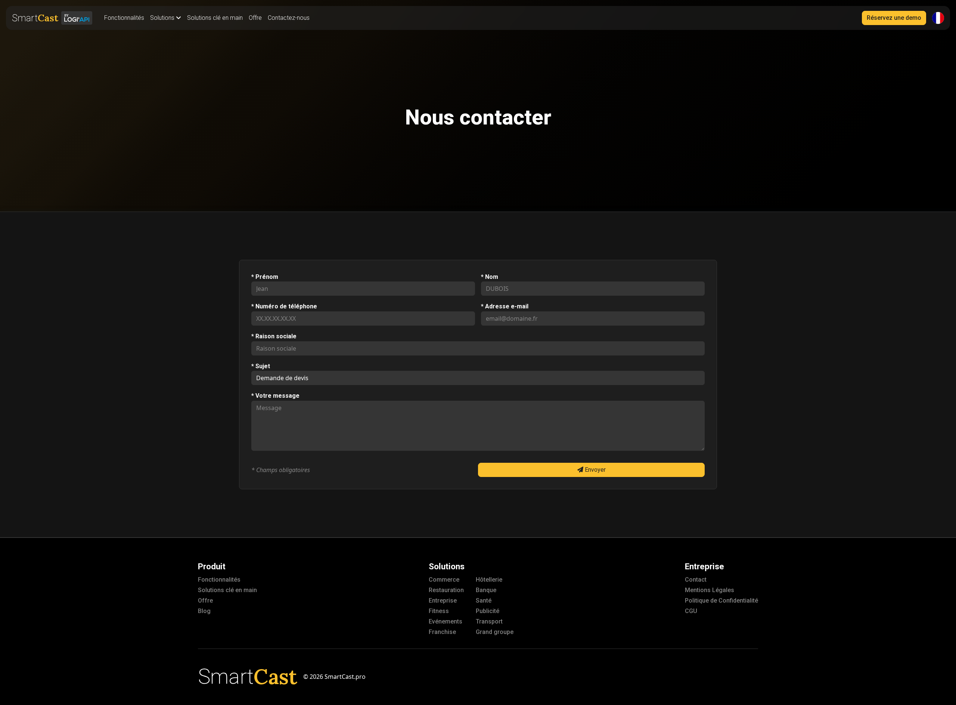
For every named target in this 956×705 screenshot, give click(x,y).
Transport (489, 621)
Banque (486, 590)
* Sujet (260, 366)
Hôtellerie (489, 579)
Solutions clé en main (215, 17)
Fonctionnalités (124, 17)
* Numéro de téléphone (284, 306)
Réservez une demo (894, 17)
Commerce (444, 579)
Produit (212, 566)
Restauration (446, 590)
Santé (483, 600)
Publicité (487, 611)
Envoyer (594, 469)
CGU (691, 611)
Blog (204, 611)
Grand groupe (494, 631)
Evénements (445, 621)
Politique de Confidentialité (721, 600)
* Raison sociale (274, 336)
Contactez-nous (289, 17)
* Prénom (264, 277)
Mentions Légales (709, 590)
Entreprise (443, 600)
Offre (255, 17)
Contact (696, 579)
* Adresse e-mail (504, 306)
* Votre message (275, 395)
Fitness (439, 611)
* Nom (489, 277)
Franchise (442, 631)
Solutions (447, 566)
